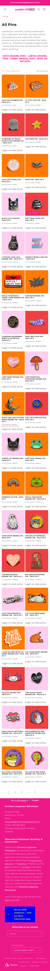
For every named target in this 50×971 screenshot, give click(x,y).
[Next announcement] (45, 2)
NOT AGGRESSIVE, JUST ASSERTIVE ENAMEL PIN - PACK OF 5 (35, 733)
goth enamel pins (14, 56)
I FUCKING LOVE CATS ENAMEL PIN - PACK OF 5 (12, 258)
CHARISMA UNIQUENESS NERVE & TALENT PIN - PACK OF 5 (12, 338)
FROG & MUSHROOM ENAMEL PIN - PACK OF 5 (35, 498)
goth (7, 867)
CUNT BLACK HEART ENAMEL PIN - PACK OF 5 (35, 694)
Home (5, 16)
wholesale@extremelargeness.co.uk (22, 822)
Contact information (39, 962)
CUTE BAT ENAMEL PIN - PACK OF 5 (35, 297)
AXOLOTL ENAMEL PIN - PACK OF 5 (11, 694)
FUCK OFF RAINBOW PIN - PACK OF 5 (13, 101)
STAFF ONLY (34, 966)
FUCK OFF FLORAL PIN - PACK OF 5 (12, 180)
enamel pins (36, 860)
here (28, 919)
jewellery (22, 864)
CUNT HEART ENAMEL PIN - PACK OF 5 (13, 378)
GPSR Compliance (20, 966)
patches (8, 864)
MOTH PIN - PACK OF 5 (34, 179)
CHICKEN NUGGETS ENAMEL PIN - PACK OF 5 (12, 575)
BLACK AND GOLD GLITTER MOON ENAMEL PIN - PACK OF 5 (13, 419)
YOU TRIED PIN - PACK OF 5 (36, 139)
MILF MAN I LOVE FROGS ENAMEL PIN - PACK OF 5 (12, 773)
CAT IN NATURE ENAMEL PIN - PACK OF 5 (35, 614)
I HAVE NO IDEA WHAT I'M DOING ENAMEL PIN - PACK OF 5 (13, 654)
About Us (9, 900)
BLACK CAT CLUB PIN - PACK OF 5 (11, 219)
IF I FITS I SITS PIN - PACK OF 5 (35, 101)
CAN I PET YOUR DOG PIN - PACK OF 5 (36, 419)
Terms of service (24, 962)
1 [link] (8, 792)
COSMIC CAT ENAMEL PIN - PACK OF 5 (13, 459)
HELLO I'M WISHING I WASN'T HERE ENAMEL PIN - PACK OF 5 (13, 298)
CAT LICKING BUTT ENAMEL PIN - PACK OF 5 (36, 653)
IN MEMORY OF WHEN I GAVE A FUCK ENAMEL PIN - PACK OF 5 (13, 141)
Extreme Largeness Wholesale (21, 958)
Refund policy (41, 958)
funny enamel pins (22, 58)
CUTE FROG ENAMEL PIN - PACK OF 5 (35, 459)
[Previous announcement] (4, 2)
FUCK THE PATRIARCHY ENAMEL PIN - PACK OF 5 (12, 614)
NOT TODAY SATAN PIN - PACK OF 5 (35, 219)
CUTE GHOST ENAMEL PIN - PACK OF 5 (13, 537)
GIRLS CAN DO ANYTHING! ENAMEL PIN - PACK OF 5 (12, 732)
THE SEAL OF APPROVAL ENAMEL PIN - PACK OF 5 (35, 537)
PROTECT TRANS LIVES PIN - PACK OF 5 (36, 258)
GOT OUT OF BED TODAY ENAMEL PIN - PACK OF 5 (35, 773)
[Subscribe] (40, 934)
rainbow (26, 867)
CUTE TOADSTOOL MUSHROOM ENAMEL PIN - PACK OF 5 (36, 379)
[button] (5, 9)
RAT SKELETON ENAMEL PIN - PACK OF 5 (35, 575)
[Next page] (41, 792)
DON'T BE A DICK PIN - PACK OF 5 (34, 337)
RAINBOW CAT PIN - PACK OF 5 (12, 498)
